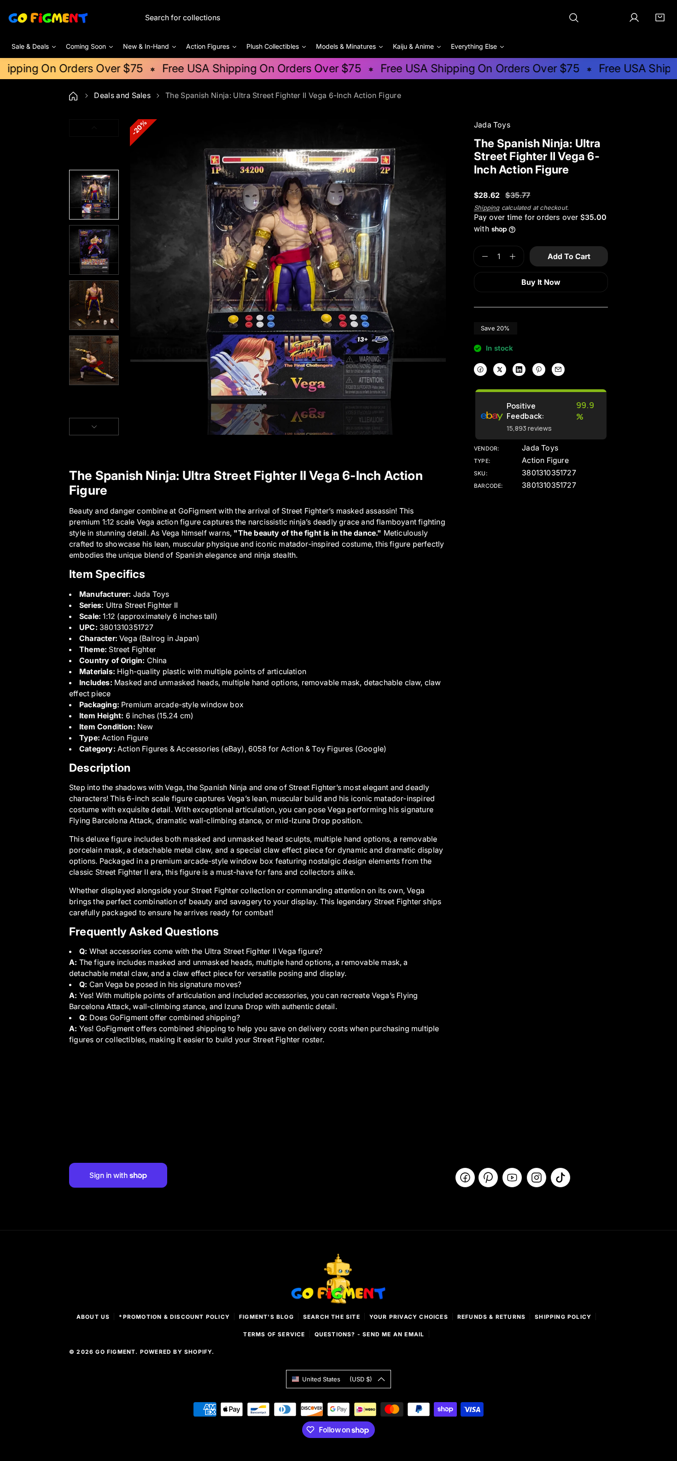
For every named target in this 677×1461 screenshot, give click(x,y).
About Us (93, 1316)
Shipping (487, 207)
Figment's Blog (266, 1316)
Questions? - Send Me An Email (370, 1334)
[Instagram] (536, 1177)
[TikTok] (560, 1177)
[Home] (74, 95)
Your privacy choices (408, 1316)
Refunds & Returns (491, 1316)
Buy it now (540, 282)
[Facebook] (480, 369)
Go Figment (115, 1351)
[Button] (94, 426)
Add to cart (569, 256)
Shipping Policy (563, 1316)
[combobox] (362, 17)
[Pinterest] (538, 369)
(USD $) (337, 1379)
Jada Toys (540, 447)
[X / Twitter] (499, 369)
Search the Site (331, 1316)
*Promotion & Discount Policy (174, 1316)
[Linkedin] (519, 369)
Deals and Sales (122, 95)
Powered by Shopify (176, 1351)
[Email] (558, 369)
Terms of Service (274, 1334)
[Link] (48, 17)
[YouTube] (512, 1177)
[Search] (574, 17)
